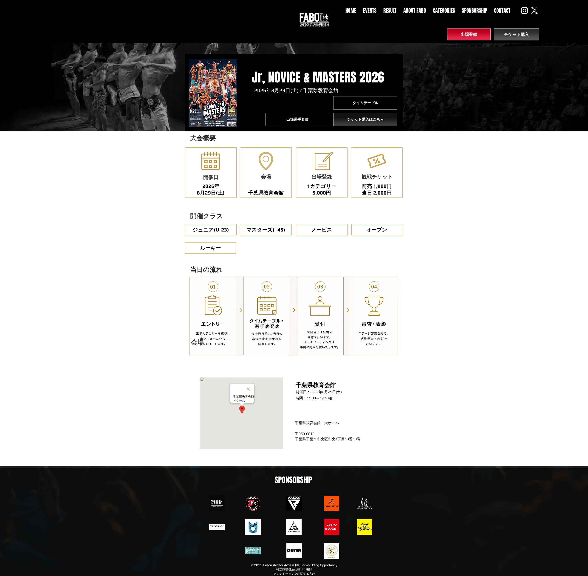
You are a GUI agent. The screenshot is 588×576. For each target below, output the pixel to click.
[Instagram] (524, 10)
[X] (534, 10)
